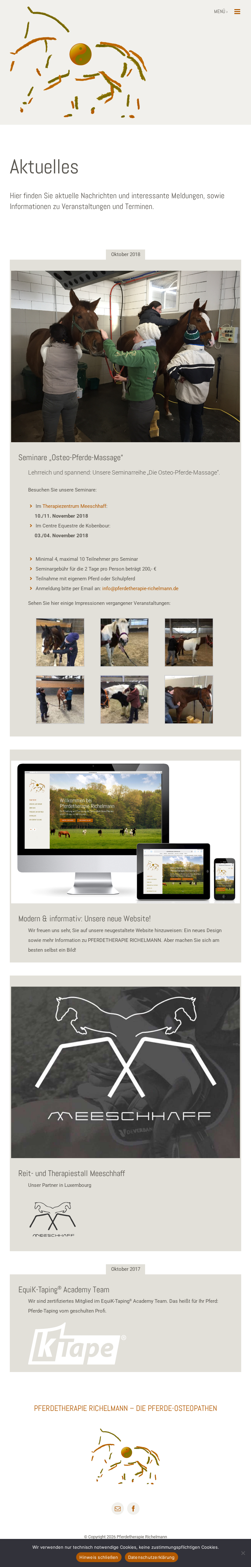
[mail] (117, 1508)
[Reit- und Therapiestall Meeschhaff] (125, 1072)
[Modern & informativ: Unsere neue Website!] (125, 832)
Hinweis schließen (98, 1557)
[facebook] (133, 1508)
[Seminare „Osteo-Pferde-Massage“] (125, 356)
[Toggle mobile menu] (237, 11)
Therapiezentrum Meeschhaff (74, 506)
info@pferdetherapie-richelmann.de (140, 588)
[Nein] (243, 1553)
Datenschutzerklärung (151, 1557)
